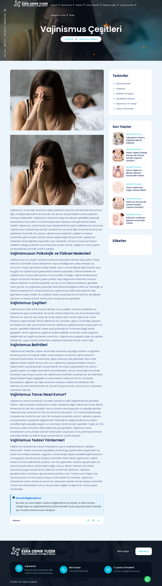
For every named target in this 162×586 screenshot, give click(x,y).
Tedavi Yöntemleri (125, 109)
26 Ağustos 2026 (133, 199)
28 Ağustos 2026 (133, 134)
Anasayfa (69, 39)
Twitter (5, 53)
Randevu (144, 551)
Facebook (5, 31)
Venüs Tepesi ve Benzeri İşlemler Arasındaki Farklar (135, 173)
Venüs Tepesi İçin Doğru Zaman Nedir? (136, 188)
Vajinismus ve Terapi (126, 103)
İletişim (72, 15)
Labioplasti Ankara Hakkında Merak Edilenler (135, 140)
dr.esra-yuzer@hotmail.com (127, 571)
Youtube (5, 42)
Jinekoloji (120, 88)
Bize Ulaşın (123, 551)
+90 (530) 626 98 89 (78, 571)
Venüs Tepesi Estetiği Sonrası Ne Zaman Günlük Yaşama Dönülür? (136, 156)
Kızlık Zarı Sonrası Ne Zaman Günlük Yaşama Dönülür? (136, 205)
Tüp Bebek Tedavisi (125, 98)
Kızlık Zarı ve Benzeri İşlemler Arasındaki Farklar (135, 220)
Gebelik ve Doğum (125, 93)
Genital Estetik (123, 83)
